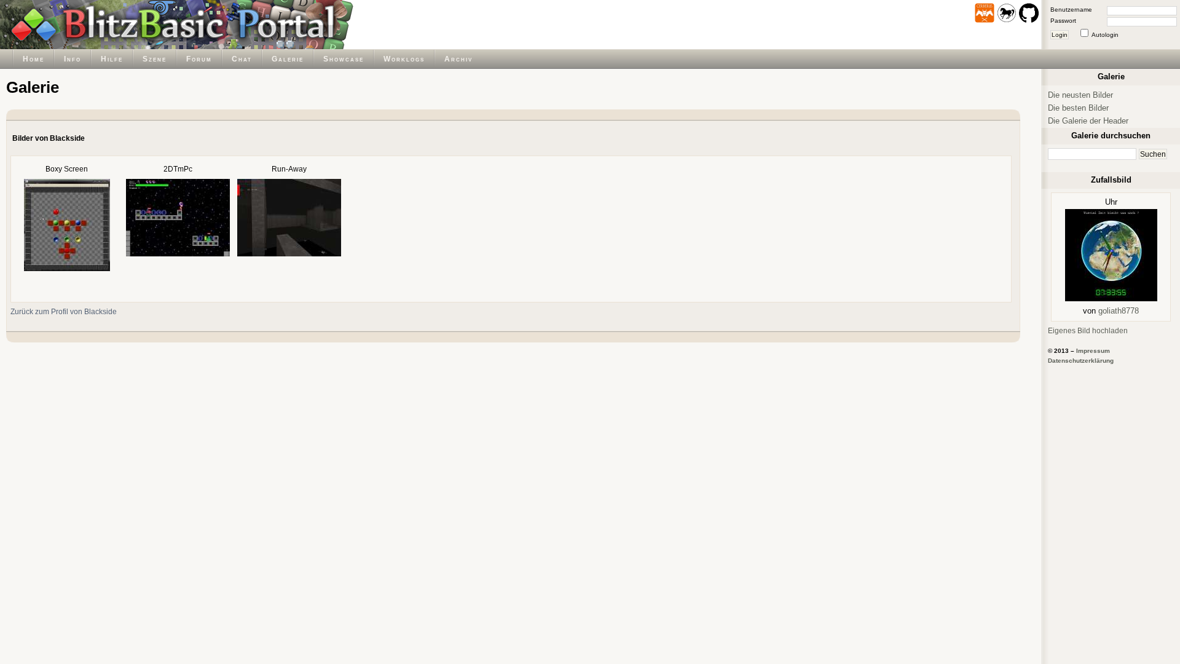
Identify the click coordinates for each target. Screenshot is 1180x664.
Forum (199, 59)
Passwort (1063, 20)
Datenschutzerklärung (1081, 360)
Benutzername (1071, 9)
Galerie (288, 59)
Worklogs (404, 59)
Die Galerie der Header (1088, 120)
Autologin (1105, 34)
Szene (155, 59)
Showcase (343, 59)
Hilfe (112, 59)
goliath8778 (1118, 310)
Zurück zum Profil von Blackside (63, 311)
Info (72, 59)
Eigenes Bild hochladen (1088, 330)
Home (33, 59)
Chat (242, 59)
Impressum (1093, 350)
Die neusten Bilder (1080, 95)
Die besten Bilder (1078, 108)
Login (1060, 34)
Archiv (458, 59)
